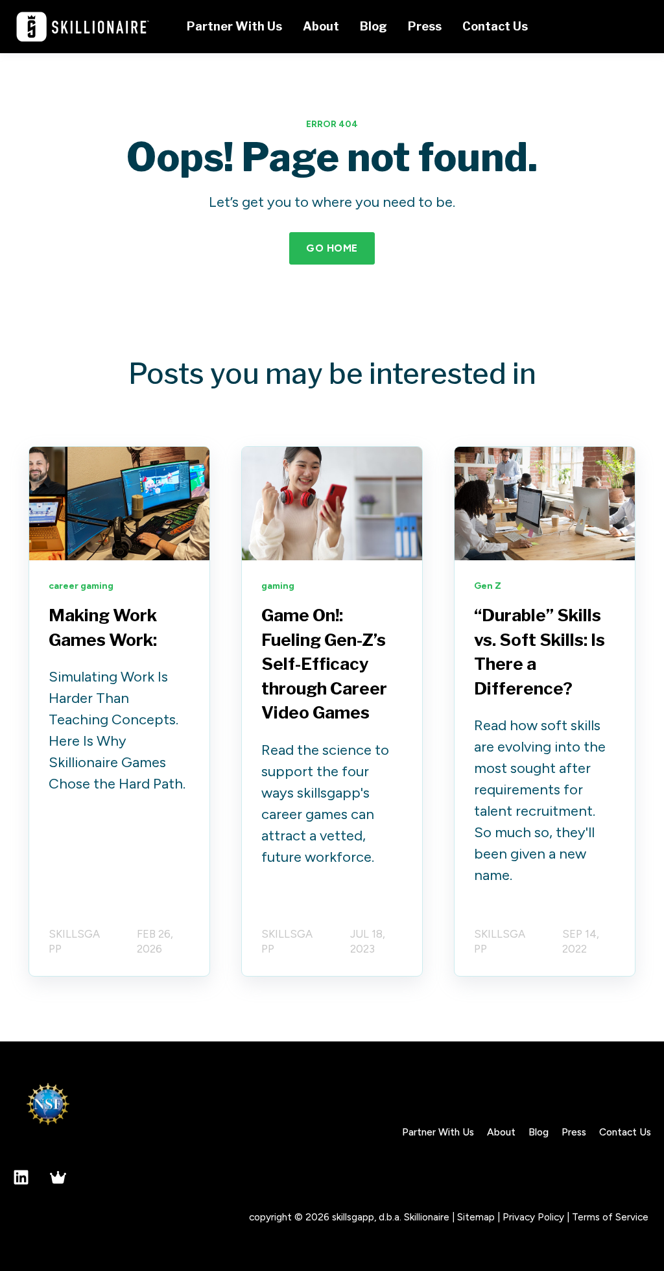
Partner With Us (438, 1131)
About (501, 1131)
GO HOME (331, 248)
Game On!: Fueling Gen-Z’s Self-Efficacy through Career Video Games (324, 663)
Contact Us (625, 1131)
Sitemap (476, 1217)
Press (574, 1131)
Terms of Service (610, 1217)
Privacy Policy (533, 1217)
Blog (538, 1131)
